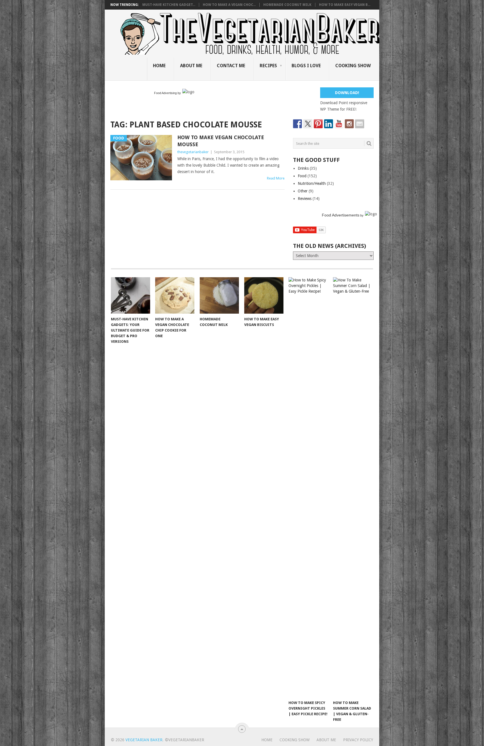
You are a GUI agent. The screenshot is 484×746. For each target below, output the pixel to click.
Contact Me (231, 65)
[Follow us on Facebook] (297, 123)
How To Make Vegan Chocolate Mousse (220, 140)
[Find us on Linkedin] (328, 123)
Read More (276, 178)
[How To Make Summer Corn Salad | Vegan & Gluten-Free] (352, 487)
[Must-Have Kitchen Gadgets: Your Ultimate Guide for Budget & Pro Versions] (130, 295)
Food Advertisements (340, 215)
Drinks (303, 168)
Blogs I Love (306, 65)
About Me (191, 65)
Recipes (268, 65)
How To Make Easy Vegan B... (344, 5)
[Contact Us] (359, 123)
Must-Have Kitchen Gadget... (168, 5)
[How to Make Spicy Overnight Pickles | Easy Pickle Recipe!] (308, 487)
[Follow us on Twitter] (307, 123)
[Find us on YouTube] (338, 123)
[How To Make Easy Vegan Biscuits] (263, 295)
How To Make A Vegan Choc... (229, 5)
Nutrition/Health (312, 183)
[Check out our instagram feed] (349, 123)
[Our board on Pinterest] (318, 123)
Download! (347, 92)
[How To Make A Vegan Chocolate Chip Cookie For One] (174, 295)
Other (303, 191)
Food (302, 176)
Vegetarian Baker (143, 740)
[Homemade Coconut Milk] (219, 295)
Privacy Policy (358, 740)
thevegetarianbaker (193, 152)
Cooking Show (353, 65)
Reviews (304, 198)
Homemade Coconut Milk (287, 5)
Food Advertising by (167, 93)
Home (159, 65)
